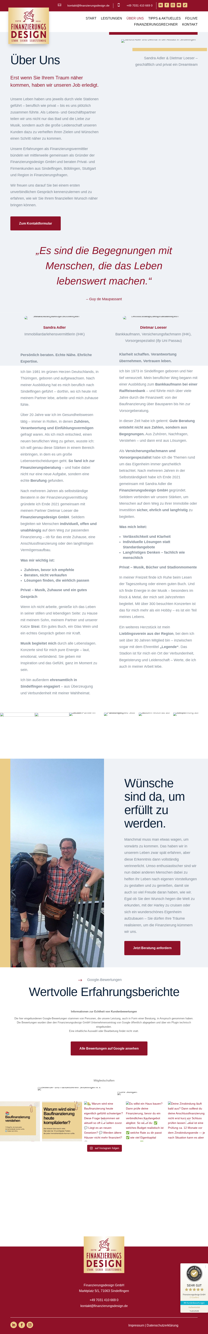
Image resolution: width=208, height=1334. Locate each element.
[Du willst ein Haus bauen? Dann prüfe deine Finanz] (146, 1121)
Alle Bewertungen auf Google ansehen (109, 1048)
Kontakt (190, 24)
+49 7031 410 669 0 (140, 5)
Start (91, 18)
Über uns (135, 18)
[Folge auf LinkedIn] (160, 5)
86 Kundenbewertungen (194, 1302)
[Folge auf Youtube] (179, 5)
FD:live (191, 18)
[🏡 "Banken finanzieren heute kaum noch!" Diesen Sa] (62, 1121)
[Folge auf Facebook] (167, 5)
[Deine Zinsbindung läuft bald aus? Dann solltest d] (188, 1121)
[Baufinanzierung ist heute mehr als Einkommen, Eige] (20, 1121)
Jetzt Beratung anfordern (152, 948)
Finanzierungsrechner (156, 24)
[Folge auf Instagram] (173, 5)
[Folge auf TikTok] (185, 5)
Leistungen (111, 18)
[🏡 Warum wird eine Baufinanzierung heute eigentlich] (104, 1121)
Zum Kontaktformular (35, 223)
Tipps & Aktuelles (164, 18)
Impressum (136, 1325)
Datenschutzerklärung (162, 1325)
